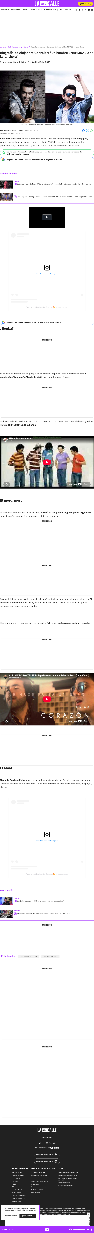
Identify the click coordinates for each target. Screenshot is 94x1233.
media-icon (47, 1229)
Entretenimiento (14, 47)
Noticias (17, 911)
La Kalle (3, 47)
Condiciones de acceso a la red (68, 1173)
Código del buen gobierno (39, 1181)
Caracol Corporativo (18, 1198)
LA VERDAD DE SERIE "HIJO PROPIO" (43, 10)
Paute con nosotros (37, 1190)
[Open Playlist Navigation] (91, 1229)
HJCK (14, 1184)
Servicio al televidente (38, 1173)
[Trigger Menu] (3, 4)
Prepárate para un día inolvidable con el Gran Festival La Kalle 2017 (45, 913)
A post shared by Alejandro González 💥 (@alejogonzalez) (47, 307)
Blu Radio (15, 1181)
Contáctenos (35, 1184)
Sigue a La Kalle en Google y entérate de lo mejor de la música (34, 322)
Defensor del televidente (39, 1175)
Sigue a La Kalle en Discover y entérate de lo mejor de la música (34, 159)
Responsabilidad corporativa (67, 1175)
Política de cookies (64, 1183)
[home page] (47, 3)
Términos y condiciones (65, 1185)
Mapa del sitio (35, 1193)
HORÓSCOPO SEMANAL (19, 10)
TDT (32, 1178)
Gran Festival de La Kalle (28, 956)
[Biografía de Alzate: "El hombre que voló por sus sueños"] (6, 901)
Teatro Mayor (16, 1193)
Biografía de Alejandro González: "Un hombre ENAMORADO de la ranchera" (57, 47)
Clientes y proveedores (38, 1187)
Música (25, 47)
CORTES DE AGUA (65, 10)
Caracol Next (16, 1201)
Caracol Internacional (19, 1195)
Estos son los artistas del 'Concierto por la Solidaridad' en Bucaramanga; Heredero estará (54, 184)
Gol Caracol (16, 1178)
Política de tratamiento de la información (67, 1179)
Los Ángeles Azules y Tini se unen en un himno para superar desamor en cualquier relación (54, 196)
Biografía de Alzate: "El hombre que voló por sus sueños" (40, 901)
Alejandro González (50, 956)
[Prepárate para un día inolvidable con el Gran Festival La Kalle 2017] (6, 914)
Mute (70, 1229)
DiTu (13, 1187)
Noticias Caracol (17, 1173)
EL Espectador (17, 1190)
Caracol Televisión (18, 1175)
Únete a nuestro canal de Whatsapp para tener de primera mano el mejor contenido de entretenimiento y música (44, 153)
